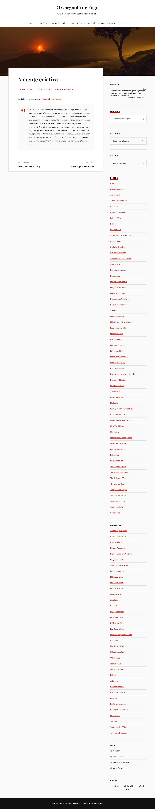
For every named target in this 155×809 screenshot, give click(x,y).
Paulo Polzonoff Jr (117, 692)
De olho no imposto (118, 270)
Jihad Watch (115, 391)
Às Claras (114, 206)
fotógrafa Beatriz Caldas (51, 98)
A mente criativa (38, 79)
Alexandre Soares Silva (119, 536)
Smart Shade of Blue (118, 727)
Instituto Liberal (117, 368)
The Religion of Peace (119, 478)
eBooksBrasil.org (117, 316)
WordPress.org (119, 768)
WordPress (73, 803)
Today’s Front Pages (118, 489)
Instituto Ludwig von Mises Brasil (124, 374)
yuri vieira (27, 89)
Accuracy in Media (117, 189)
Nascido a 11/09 (117, 646)
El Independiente (117, 577)
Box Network (115, 229)
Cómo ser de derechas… (120, 565)
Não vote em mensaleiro (120, 420)
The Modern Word (118, 466)
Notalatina (114, 432)
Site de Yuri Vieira (59, 23)
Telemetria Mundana (118, 733)
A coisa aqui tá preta (118, 530)
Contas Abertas (116, 264)
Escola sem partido (118, 328)
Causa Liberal (115, 241)
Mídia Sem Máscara (118, 414)
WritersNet (115, 513)
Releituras (114, 455)
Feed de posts (118, 756)
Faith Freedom (116, 339)
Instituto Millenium (118, 380)
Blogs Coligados (117, 559)
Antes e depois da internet (81, 166)
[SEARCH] (143, 118)
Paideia (113, 675)
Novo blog (43, 23)
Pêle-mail (114, 698)
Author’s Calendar (117, 212)
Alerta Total (115, 195)
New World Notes (117, 426)
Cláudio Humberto (118, 252)
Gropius (113, 606)
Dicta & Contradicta (118, 281)
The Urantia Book (117, 484)
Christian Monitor (117, 247)
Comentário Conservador (121, 258)
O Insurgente (115, 663)
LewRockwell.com (117, 629)
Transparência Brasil (118, 495)
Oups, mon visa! (117, 669)
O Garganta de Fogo (77, 7)
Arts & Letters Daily (118, 201)
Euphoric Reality (117, 582)
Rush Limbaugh (116, 460)
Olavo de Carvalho (118, 443)
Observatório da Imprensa (121, 437)
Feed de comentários (121, 762)
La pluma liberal (116, 617)
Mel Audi (114, 640)
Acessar (116, 751)
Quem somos (76, 23)
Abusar (113, 183)
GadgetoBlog (115, 594)
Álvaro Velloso (116, 542)
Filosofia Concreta (117, 345)
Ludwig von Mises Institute (121, 409)
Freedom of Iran (117, 351)
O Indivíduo (115, 658)
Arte (59, 89)
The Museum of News (119, 472)
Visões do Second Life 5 (29, 166)
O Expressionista (117, 652)
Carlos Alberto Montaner (120, 235)
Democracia (115, 276)
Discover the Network (119, 299)
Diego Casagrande (117, 287)
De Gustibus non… (118, 571)
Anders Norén (97, 803)
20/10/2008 (45, 89)
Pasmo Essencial (117, 686)
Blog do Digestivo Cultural (121, 554)
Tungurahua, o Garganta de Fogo (101, 23)
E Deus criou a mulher (119, 305)
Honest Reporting (117, 362)
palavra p (114, 681)
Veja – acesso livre (117, 501)
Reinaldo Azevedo (117, 449)
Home (31, 23)
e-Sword (113, 310)
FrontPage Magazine (119, 356)
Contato (123, 23)
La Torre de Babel (117, 623)
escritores (67, 89)
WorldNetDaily (116, 507)
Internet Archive (117, 385)
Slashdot (113, 721)
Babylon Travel (116, 218)
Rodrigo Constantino (119, 710)
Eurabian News (116, 333)
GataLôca (114, 600)
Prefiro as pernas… (118, 704)
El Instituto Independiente (121, 322)
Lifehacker (114, 403)
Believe (113, 224)
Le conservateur (117, 397)
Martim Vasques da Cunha (121, 634)
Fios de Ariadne (116, 588)
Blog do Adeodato (117, 548)
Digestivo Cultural (117, 293)
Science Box (115, 715)
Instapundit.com (117, 611)
